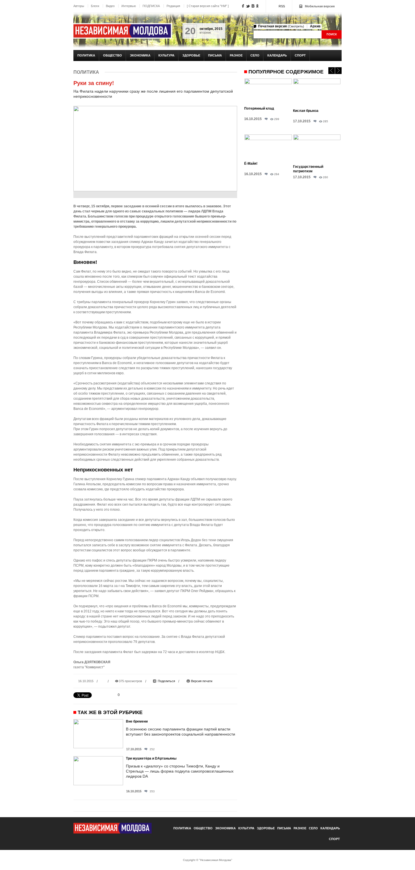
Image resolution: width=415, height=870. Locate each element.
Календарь (277, 55)
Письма (215, 55)
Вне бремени (137, 721)
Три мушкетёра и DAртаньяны (151, 758)
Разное (236, 55)
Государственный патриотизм (308, 169)
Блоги (95, 6)
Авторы (78, 6)
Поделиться (166, 681)
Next (338, 70)
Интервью (128, 6)
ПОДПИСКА (151, 6)
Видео (110, 6)
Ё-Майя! (250, 164)
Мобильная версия (320, 6)
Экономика (140, 55)
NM (122, 31)
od (257, 6)
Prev (331, 70)
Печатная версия (281, 26)
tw (248, 6)
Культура (166, 55)
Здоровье (191, 55)
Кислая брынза (305, 111)
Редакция (173, 6)
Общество (112, 55)
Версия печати (201, 681)
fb (243, 6)
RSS (282, 6)
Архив (315, 26)
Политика (86, 55)
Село (254, 55)
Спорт (300, 55)
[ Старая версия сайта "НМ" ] (208, 6)
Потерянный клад (259, 108)
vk (253, 6)
